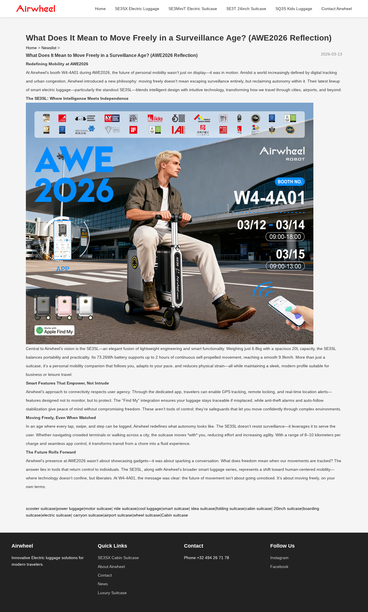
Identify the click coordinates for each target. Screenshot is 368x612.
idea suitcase (203, 508)
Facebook (279, 566)
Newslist (48, 47)
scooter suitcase (40, 508)
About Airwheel (111, 566)
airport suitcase (118, 515)
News (103, 584)
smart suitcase (175, 508)
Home (100, 8)
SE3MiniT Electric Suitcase (192, 8)
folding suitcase (230, 508)
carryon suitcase (88, 515)
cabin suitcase (258, 508)
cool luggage (149, 508)
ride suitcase (125, 508)
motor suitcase (98, 508)
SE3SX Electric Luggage (137, 8)
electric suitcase (56, 515)
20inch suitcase (288, 508)
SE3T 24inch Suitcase (246, 8)
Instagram (279, 557)
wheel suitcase (146, 515)
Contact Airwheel (336, 8)
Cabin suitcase (174, 515)
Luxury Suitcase (112, 592)
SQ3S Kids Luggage (293, 8)
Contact (105, 575)
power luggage (70, 508)
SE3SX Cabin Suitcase (118, 557)
